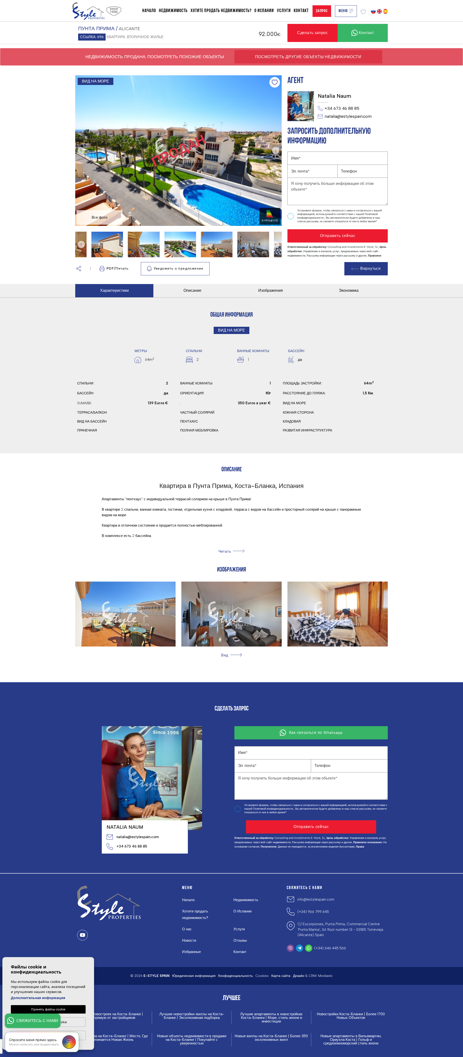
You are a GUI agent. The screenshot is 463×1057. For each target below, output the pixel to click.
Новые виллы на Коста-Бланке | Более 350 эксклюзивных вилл (271, 1038)
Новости (189, 940)
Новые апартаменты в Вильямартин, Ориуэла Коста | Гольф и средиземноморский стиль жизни (350, 1039)
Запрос (322, 11)
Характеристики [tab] (114, 290)
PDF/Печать (118, 268)
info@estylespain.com (315, 899)
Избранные (191, 952)
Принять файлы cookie (48, 1009)
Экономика (349, 290)
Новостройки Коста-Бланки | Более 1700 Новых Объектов (351, 1016)
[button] (78, 268)
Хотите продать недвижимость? (221, 10)
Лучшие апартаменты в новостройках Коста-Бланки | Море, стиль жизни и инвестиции (271, 1017)
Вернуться (370, 268)
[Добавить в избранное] (274, 82)
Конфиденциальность (235, 976)
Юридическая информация (194, 976)
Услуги (284, 10)
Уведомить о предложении (179, 268)
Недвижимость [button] (173, 10)
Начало (149, 10)
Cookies (262, 976)
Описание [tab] (192, 290)
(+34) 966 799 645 (313, 912)
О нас (187, 929)
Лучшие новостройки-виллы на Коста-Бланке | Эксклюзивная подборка (191, 1016)
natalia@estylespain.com (348, 116)
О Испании (264, 10)
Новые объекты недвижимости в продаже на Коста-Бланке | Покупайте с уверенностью (191, 1039)
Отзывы (240, 940)
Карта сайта (280, 976)
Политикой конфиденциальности (273, 808)
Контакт (301, 10)
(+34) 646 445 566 (330, 948)
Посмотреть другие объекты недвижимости (308, 57)
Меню (343, 11)
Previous (80, 150)
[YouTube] (82, 935)
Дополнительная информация (38, 997)
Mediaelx (325, 976)
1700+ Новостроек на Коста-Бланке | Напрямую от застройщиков (112, 1016)
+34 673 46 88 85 (342, 108)
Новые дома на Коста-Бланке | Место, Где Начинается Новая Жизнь (112, 1038)
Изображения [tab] (270, 290)
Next (277, 150)
